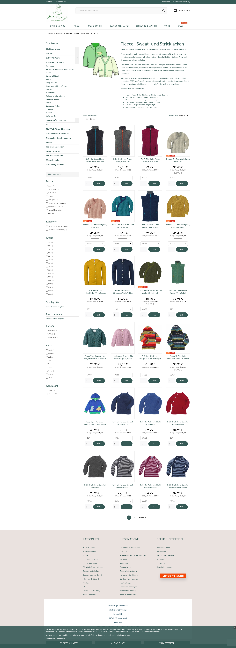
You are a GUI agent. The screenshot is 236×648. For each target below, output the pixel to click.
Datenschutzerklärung (128, 571)
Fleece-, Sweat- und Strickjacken (61, 69)
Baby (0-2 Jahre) (53, 58)
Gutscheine (161, 563)
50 (50, 242)
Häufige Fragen (125, 583)
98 (50, 270)
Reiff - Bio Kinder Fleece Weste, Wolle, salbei (178, 291)
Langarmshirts (51, 83)
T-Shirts (49, 112)
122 (50, 284)
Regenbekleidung (52, 99)
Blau (51, 350)
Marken (49, 53)
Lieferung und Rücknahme (130, 547)
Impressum (124, 563)
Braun (51, 353)
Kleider (49, 79)
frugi (50, 196)
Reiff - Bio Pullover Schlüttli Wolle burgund (178, 423)
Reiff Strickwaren (55, 210)
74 (50, 256)
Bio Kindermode (53, 49)
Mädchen (52, 394)
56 (50, 246)
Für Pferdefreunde (54, 155)
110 (50, 277)
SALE (48, 124)
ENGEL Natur (53, 189)
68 (50, 253)
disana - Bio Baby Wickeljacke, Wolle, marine (122, 226)
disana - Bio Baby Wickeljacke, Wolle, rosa (95, 226)
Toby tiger (52, 213)
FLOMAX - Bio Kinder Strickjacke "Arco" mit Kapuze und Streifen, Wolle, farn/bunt (150, 357)
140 (50, 294)
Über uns (123, 551)
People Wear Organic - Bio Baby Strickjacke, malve (122, 357)
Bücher (49, 142)
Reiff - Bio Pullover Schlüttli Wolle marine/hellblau (178, 486)
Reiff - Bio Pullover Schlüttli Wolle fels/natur (122, 486)
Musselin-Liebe (52, 160)
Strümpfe (49, 109)
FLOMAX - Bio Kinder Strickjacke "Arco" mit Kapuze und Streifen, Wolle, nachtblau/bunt (178, 357)
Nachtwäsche (51, 93)
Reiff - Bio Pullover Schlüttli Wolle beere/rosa (150, 486)
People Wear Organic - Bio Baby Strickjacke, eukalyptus (95, 357)
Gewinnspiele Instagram (129, 579)
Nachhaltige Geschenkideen (58, 138)
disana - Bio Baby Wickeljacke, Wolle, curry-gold (178, 226)
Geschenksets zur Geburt (57, 133)
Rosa (50, 374)
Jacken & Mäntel (52, 76)
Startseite (52, 43)
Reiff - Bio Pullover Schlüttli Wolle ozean (150, 423)
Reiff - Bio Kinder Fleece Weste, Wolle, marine (150, 226)
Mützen (49, 89)
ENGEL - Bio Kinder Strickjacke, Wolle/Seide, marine (122, 291)
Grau (50, 360)
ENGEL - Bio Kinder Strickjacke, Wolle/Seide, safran (95, 291)
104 (51, 273)
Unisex (51, 390)
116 (51, 280)
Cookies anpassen (69, 643)
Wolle (51, 334)
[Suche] (164, 11)
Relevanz (184, 115)
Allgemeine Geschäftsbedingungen (133, 555)
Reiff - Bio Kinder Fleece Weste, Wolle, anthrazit (95, 160)
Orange (51, 371)
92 (50, 266)
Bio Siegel (123, 559)
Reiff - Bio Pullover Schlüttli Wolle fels (95, 486)
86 (50, 263)
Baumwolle (52, 330)
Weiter (143, 518)
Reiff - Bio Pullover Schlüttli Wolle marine (122, 423)
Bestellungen (162, 551)
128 (50, 287)
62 (50, 249)
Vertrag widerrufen (173, 576)
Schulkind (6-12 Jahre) (56, 120)
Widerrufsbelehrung (127, 591)
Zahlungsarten (125, 567)
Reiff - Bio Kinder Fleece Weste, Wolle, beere (150, 160)
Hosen (48, 73)
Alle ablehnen (118, 643)
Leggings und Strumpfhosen (56, 86)
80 (50, 260)
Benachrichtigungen (164, 567)
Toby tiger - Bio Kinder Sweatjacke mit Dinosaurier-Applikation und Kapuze (95, 423)
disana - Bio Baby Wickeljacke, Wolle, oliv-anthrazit (150, 291)
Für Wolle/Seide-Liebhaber (58, 129)
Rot (50, 378)
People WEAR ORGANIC (57, 203)
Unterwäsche (51, 116)
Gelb (50, 357)
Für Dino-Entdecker (55, 147)
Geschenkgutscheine (55, 164)
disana (51, 186)
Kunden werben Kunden (129, 575)
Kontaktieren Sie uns (128, 595)
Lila (50, 367)
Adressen (160, 559)
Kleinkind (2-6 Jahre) (55, 62)
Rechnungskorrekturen (165, 555)
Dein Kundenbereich (170, 539)
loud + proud (53, 200)
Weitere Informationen (55, 638)
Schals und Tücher (53, 106)
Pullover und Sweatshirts (55, 96)
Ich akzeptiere (166, 643)
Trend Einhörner (53, 151)
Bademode (50, 66)
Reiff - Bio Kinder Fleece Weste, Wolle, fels (122, 160)
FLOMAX (52, 193)
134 (50, 291)
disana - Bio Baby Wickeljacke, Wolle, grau (178, 160)
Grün (51, 364)
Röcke (48, 103)
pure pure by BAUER (56, 206)
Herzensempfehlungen (128, 587)
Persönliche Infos (163, 547)
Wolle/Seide (53, 337)
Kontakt (49, 2)
